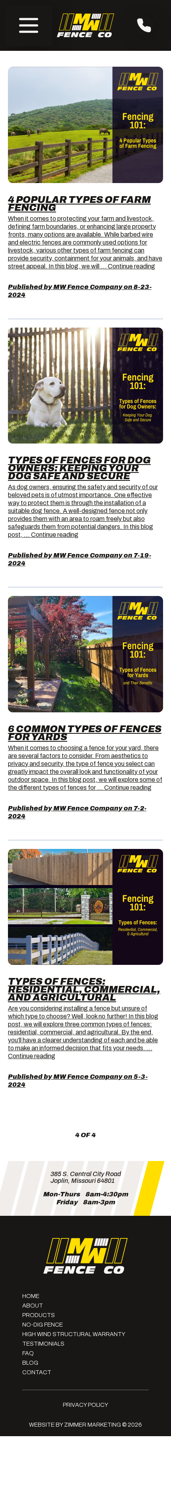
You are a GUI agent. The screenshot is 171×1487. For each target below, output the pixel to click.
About (32, 1305)
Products (38, 1315)
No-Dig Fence (42, 1324)
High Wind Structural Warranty (73, 1334)
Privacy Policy (85, 1405)
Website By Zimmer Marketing (75, 1424)
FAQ (28, 1353)
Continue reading (131, 266)
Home (30, 1296)
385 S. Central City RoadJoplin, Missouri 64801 (86, 1177)
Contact (36, 1372)
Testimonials (43, 1343)
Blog (30, 1363)
